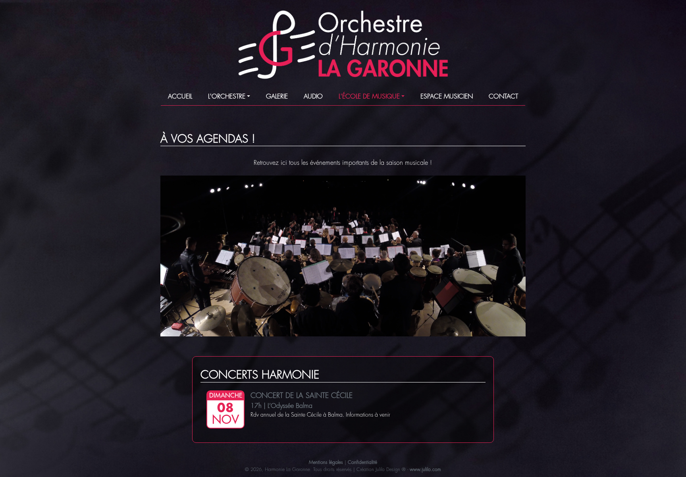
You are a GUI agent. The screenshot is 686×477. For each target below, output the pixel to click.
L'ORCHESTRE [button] (226, 96)
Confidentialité (362, 462)
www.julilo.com (425, 469)
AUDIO (313, 96)
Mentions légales (326, 462)
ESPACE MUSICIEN (446, 96)
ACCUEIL (180, 96)
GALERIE (277, 96)
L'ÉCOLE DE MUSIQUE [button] (369, 96)
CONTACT (503, 96)
